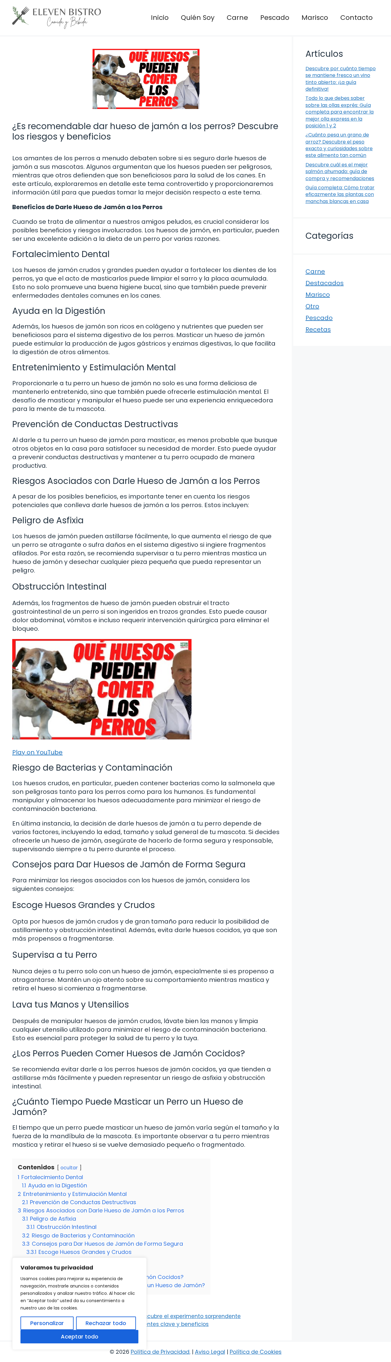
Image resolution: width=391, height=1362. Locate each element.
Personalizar (47, 1323)
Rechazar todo (106, 1323)
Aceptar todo (79, 1336)
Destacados (324, 283)
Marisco (314, 17)
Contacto (356, 17)
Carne (237, 17)
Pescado (274, 17)
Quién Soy (197, 17)
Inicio (160, 17)
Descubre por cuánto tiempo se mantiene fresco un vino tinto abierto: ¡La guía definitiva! (340, 79)
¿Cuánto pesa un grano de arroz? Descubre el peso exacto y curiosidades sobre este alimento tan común (339, 145)
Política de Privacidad (160, 1352)
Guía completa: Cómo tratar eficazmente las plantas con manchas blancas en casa (340, 194)
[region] (79, 1304)
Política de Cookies (256, 1352)
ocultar (69, 1167)
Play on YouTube (37, 752)
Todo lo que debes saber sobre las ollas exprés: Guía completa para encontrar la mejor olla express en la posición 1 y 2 (339, 112)
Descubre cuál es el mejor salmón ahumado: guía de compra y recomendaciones (339, 171)
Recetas (318, 329)
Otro (312, 306)
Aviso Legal (210, 1352)
